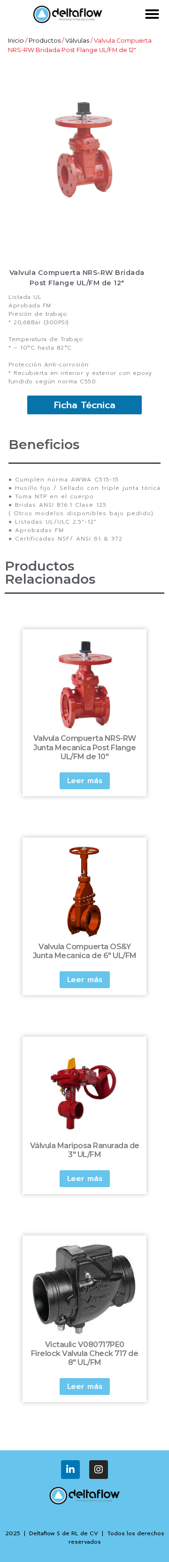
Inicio (16, 40)
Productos (45, 40)
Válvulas (77, 40)
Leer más (84, 780)
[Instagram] (98, 1469)
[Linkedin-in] (70, 1469)
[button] (152, 14)
